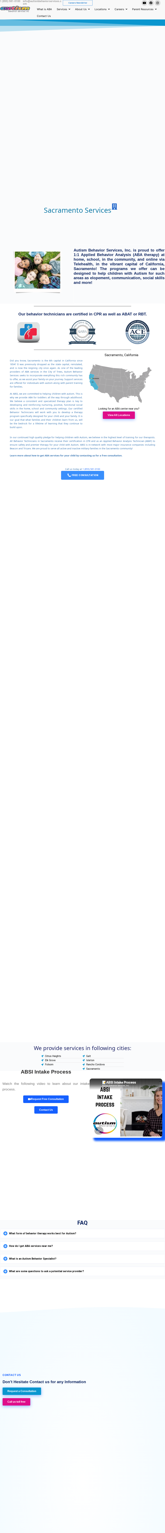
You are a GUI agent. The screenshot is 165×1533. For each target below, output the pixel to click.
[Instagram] (157, 3)
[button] (82, 1233)
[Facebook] (151, 3)
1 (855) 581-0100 (91, 469)
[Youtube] (144, 3)
